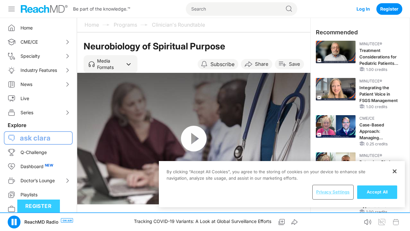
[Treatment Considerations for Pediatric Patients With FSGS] (336, 52)
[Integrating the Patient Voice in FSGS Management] (336, 89)
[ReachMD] (44, 9)
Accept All (377, 191)
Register (389, 9)
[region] (282, 184)
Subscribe (222, 64)
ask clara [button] (35, 138)
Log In (363, 9)
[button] (110, 64)
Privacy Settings (332, 191)
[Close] (395, 171)
